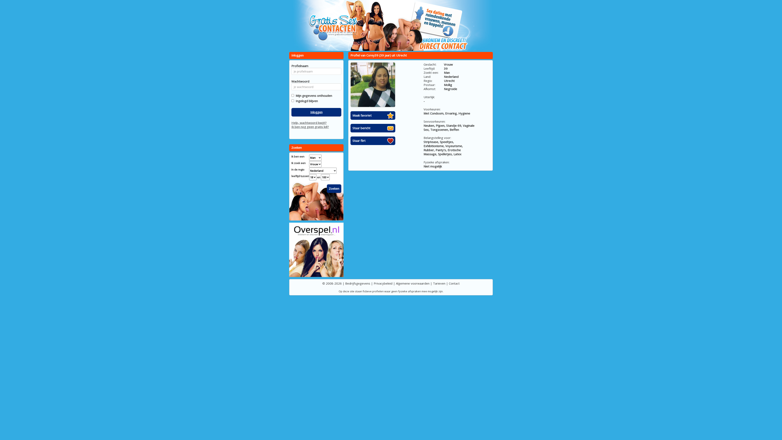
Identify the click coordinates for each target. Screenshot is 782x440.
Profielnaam (299, 66)
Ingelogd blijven (306, 101)
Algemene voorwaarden (412, 283)
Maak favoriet (362, 115)
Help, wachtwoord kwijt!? (309, 123)
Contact (454, 283)
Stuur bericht (361, 128)
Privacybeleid (383, 283)
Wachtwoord (299, 81)
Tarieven (439, 283)
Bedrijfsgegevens (357, 283)
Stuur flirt (359, 141)
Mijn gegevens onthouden (313, 96)
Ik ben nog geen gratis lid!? (310, 127)
